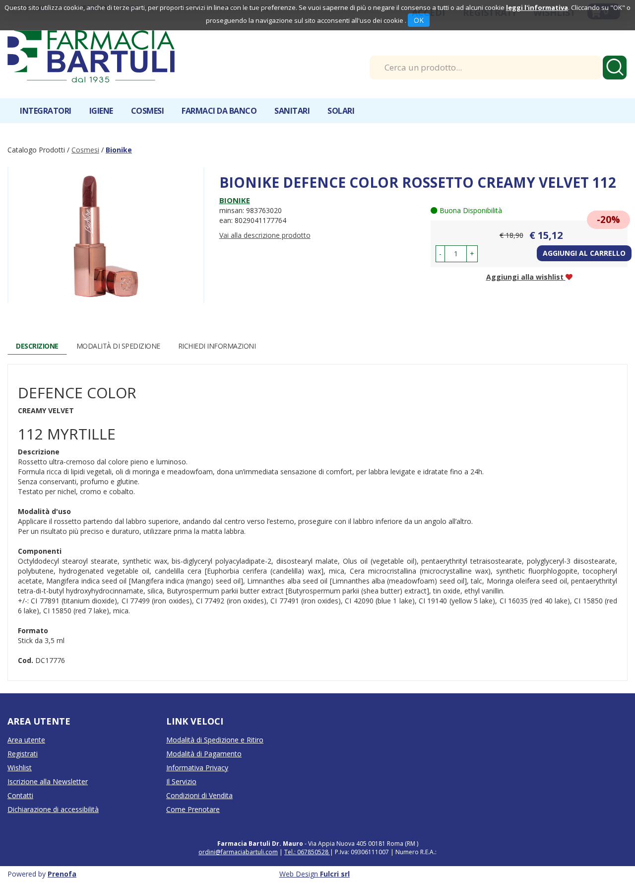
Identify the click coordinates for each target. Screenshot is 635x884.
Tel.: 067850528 (307, 852)
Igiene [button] (101, 110)
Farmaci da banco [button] (219, 110)
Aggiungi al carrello (584, 253)
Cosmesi (85, 149)
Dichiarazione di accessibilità (53, 809)
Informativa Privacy (197, 767)
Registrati (22, 753)
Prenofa (62, 874)
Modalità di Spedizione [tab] (118, 346)
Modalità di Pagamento (204, 753)
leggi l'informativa (537, 7)
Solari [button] (340, 110)
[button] (440, 253)
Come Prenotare (193, 809)
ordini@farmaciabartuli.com (238, 852)
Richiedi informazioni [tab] (217, 346)
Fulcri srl (335, 874)
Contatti (20, 795)
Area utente (26, 739)
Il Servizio (181, 781)
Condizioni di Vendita (199, 795)
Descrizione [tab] (37, 346)
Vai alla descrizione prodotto (265, 235)
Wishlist (19, 767)
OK (419, 20)
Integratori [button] (45, 110)
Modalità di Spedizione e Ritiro (214, 739)
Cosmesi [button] (147, 110)
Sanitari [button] (292, 110)
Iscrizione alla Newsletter (47, 781)
